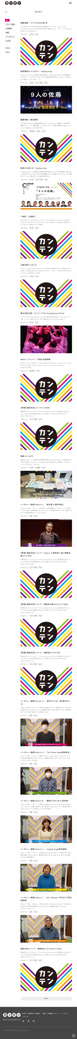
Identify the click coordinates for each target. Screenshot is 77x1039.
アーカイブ (64, 1013)
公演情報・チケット (53, 1013)
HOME (24, 1013)
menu (70, 3)
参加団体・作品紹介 (34, 1013)
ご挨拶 (44, 1013)
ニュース (25, 1016)
